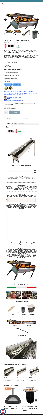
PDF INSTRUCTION (17, 84)
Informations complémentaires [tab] (18, 123)
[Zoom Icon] (21, 20)
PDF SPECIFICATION (8, 84)
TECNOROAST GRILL (9, 104)
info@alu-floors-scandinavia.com (15, 100)
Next (38, 34)
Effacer (35, 103)
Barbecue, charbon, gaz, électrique (19, 118)
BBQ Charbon (27, 118)
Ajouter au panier (14, 112)
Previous (4, 34)
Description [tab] (7, 123)
